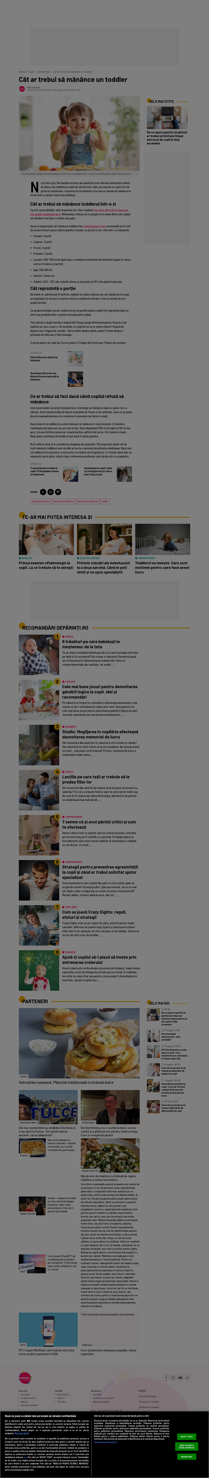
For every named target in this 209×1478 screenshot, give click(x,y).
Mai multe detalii (22, 1433)
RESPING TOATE (186, 1457)
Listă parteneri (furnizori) (105, 1442)
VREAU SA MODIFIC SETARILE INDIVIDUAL (187, 1446)
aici (25, 1457)
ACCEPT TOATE (187, 1436)
